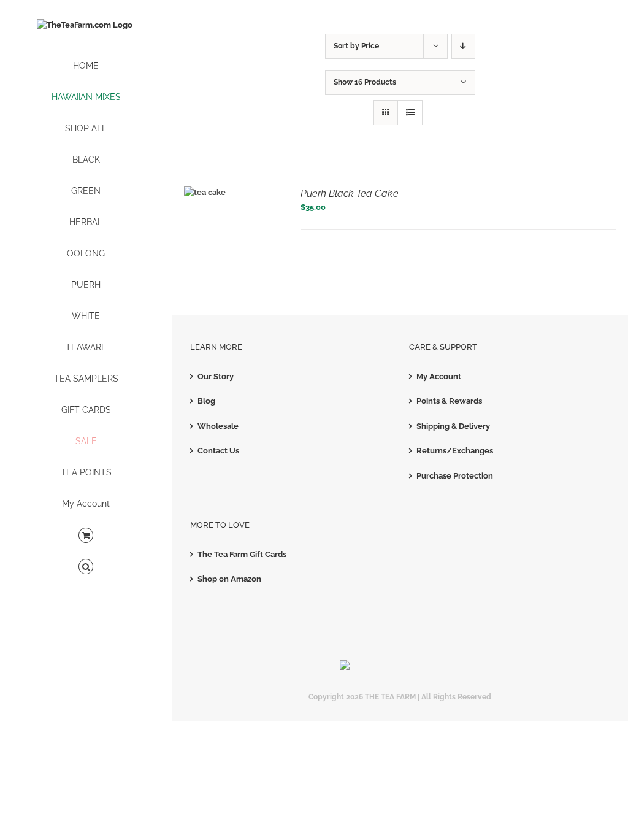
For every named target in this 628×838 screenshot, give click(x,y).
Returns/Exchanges (454, 450)
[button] (86, 567)
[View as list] (410, 113)
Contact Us (218, 450)
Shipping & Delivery (453, 426)
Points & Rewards (449, 401)
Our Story (215, 376)
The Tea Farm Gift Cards (241, 554)
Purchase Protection (454, 475)
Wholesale (218, 426)
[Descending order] (463, 46)
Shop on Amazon (229, 578)
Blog (206, 401)
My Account (438, 376)
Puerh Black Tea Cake (350, 193)
